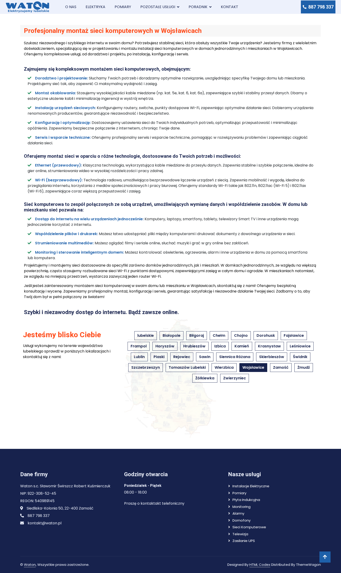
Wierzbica (224, 367)
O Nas (70, 6)
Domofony (241, 520)
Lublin (139, 356)
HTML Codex (259, 564)
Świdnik (300, 356)
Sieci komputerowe (249, 527)
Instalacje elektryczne (250, 486)
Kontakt (229, 6)
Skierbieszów (271, 356)
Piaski (159, 356)
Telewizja (240, 534)
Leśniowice (300, 346)
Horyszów (164, 346)
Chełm (219, 335)
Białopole (171, 335)
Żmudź (303, 367)
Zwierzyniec (234, 378)
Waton (30, 564)
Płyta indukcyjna (246, 499)
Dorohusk (266, 335)
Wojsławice (253, 367)
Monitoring (241, 506)
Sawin (204, 356)
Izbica (220, 346)
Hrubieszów (194, 346)
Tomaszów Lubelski (187, 367)
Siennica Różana (234, 356)
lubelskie (145, 335)
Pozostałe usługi (157, 6)
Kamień (242, 346)
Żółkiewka (204, 378)
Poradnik (198, 6)
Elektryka (95, 6)
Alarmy (238, 513)
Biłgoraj (196, 335)
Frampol (139, 346)
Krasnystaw (269, 346)
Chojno (241, 335)
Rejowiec (181, 356)
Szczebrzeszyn (145, 367)
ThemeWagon (308, 564)
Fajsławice (294, 335)
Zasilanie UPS (243, 540)
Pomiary (123, 6)
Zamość (281, 367)
